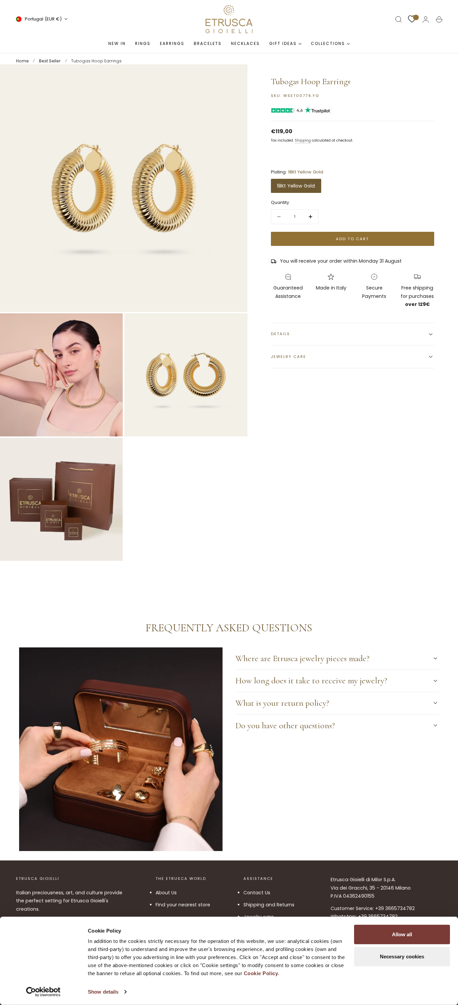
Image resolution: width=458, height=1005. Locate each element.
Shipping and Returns (268, 904)
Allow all (402, 934)
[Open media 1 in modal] (235, 76)
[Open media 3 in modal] (235, 325)
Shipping (303, 140)
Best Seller (50, 61)
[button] (399, 19)
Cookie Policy (261, 973)
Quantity (280, 203)
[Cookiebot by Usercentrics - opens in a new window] (43, 992)
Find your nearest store (183, 904)
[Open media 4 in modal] (111, 449)
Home (22, 61)
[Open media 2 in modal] (111, 325)
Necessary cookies (402, 956)
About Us (166, 892)
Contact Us (256, 892)
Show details (103, 992)
